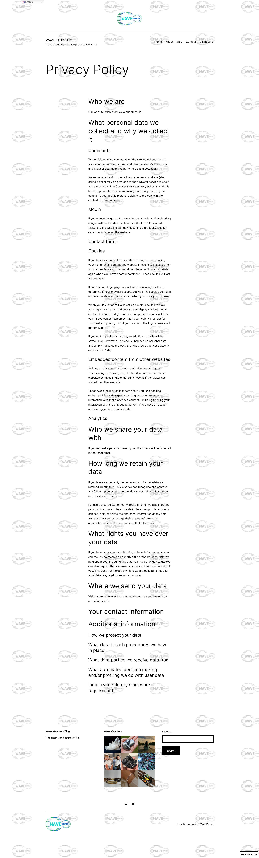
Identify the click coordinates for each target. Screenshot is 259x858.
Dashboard (206, 41)
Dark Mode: (247, 854)
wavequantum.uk (130, 112)
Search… (167, 731)
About (169, 41)
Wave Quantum (59, 40)
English (29, 2)
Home (158, 41)
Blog (179, 41)
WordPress (206, 824)
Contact (191, 41)
